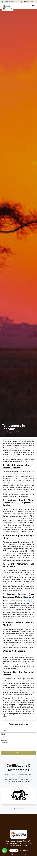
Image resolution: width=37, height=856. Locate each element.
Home (4, 432)
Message (4, 740)
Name (3, 728)
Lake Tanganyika (28, 601)
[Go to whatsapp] (4, 850)
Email (3, 734)
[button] (33, 5)
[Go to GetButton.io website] (5, 854)
